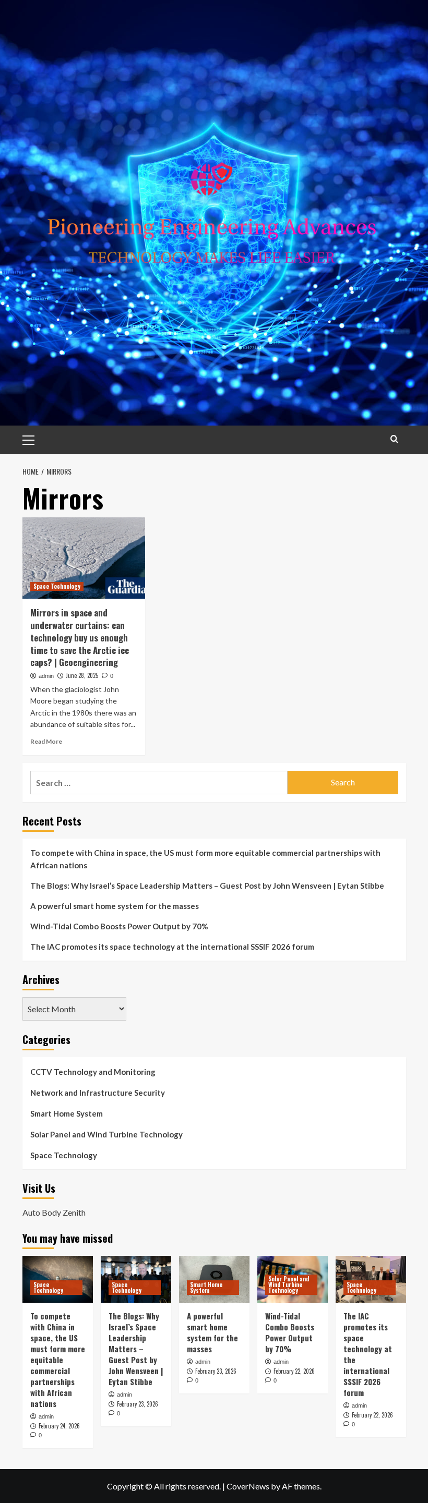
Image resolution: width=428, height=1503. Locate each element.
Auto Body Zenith (54, 1212)
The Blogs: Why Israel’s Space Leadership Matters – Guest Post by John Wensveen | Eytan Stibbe (207, 885)
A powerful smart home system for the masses (114, 906)
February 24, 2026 (59, 1426)
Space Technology (56, 586)
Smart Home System (66, 1113)
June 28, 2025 (82, 675)
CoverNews (248, 1486)
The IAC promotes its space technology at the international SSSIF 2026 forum (172, 946)
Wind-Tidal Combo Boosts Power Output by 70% (119, 926)
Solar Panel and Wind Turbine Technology (106, 1134)
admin (46, 676)
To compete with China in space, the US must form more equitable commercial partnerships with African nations (205, 859)
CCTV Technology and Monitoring (93, 1071)
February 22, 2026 (294, 1371)
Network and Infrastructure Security (97, 1092)
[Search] (394, 439)
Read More (46, 741)
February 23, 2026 (137, 1404)
